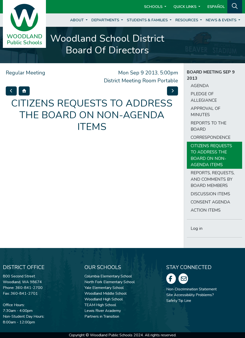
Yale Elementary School (104, 287)
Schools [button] (153, 6)
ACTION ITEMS (206, 210)
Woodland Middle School (105, 293)
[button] (234, 6)
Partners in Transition (101, 316)
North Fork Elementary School (109, 282)
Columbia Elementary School (108, 276)
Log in (196, 228)
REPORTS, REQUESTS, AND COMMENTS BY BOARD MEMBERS (212, 179)
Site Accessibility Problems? (190, 295)
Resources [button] (187, 20)
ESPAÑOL (216, 6)
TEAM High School (100, 305)
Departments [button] (105, 20)
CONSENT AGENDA (210, 202)
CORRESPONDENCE (210, 137)
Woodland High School (103, 299)
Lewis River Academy (102, 310)
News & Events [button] (221, 20)
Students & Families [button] (148, 20)
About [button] (77, 20)
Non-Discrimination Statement (191, 289)
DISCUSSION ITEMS (210, 194)
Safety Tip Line (178, 300)
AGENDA (200, 86)
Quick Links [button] (185, 6)
